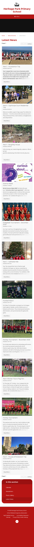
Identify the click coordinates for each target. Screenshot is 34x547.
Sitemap (8, 517)
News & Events (12, 35)
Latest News (22, 35)
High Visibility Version (8, 515)
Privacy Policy (16, 517)
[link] (22, 44)
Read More (7, 81)
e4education (24, 513)
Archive (30, 44)
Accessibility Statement (22, 515)
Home (3, 35)
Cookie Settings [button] (24, 517)
